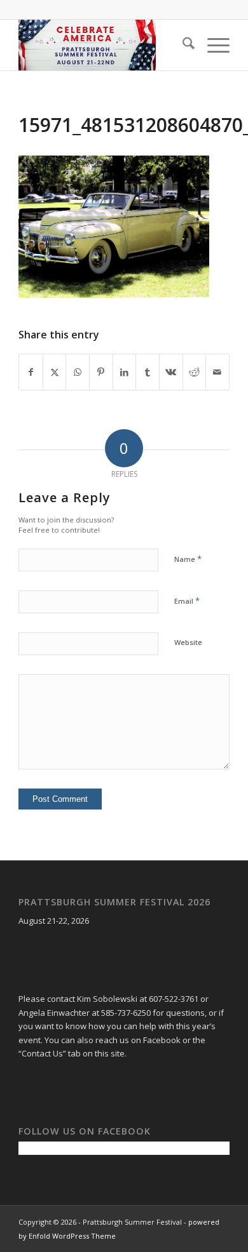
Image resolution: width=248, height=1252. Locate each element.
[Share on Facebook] (31, 372)
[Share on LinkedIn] (124, 372)
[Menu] (212, 45)
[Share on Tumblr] (147, 372)
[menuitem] (182, 45)
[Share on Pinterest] (101, 372)
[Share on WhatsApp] (77, 372)
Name (188, 558)
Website (188, 642)
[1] (102, 45)
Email (187, 600)
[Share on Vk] (171, 372)
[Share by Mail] (217, 372)
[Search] (182, 45)
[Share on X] (54, 372)
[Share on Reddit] (194, 372)
